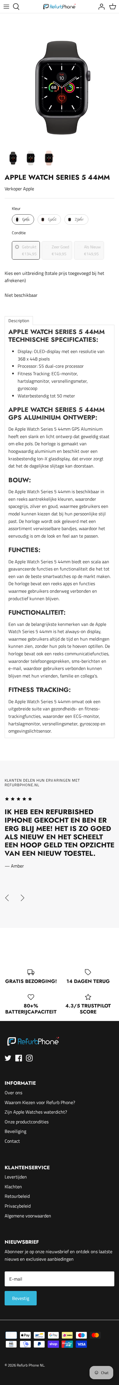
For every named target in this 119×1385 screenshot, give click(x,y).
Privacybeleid (18, 1205)
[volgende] (22, 898)
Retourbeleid (17, 1196)
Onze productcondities (27, 1121)
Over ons (13, 1092)
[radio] (23, 219)
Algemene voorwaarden (28, 1215)
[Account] (100, 6)
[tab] (19, 320)
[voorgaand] (7, 898)
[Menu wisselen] (6, 6)
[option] (59, 87)
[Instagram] (29, 1058)
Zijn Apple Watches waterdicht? (36, 1111)
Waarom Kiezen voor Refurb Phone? (40, 1102)
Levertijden (16, 1176)
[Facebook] (18, 1058)
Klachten (13, 1186)
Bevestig (20, 1298)
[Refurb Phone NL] (60, 6)
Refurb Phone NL (30, 1365)
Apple (28, 188)
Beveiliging (15, 1131)
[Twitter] (8, 1058)
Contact (12, 1141)
